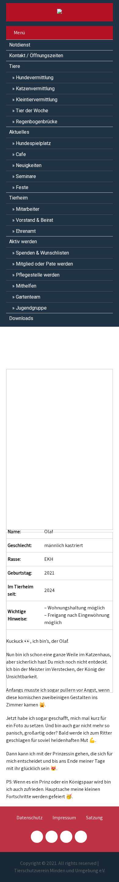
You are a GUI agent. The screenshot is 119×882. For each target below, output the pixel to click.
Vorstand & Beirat (34, 220)
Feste (22, 187)
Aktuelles (19, 132)
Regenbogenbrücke (36, 122)
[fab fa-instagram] (51, 837)
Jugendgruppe (31, 308)
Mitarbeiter (27, 209)
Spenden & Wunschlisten (42, 253)
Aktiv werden (23, 241)
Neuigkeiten (28, 165)
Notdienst (19, 45)
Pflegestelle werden (38, 275)
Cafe (21, 154)
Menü (19, 32)
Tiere (14, 66)
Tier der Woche (32, 111)
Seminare (26, 176)
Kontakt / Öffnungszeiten (36, 55)
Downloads (21, 318)
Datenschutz (29, 818)
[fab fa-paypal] (66, 837)
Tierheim (18, 198)
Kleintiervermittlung (36, 99)
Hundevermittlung (34, 77)
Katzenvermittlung (35, 88)
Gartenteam (28, 297)
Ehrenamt (26, 231)
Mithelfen (26, 286)
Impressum (64, 818)
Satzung (94, 818)
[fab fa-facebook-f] (37, 837)
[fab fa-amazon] (81, 837)
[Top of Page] (101, 868)
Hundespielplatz (33, 143)
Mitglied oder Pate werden (44, 264)
